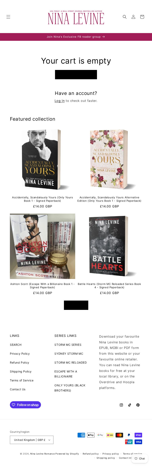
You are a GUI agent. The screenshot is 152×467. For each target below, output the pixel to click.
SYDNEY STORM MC (68, 353)
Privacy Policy (20, 353)
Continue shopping (76, 74)
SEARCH (16, 344)
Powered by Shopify (67, 453)
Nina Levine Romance (42, 453)
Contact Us (18, 389)
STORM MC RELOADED (70, 362)
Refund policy (91, 453)
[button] (8, 16)
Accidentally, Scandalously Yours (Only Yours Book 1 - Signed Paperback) (42, 199)
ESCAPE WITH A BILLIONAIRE (65, 374)
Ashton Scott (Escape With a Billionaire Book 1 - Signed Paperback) (42, 285)
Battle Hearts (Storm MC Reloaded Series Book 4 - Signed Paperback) (109, 285)
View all (76, 305)
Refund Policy (19, 362)
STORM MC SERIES (67, 344)
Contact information (130, 457)
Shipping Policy (21, 371)
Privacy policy (111, 453)
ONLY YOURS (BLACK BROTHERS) (69, 388)
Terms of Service (22, 380)
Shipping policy (106, 457)
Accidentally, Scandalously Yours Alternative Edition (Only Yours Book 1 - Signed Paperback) (109, 199)
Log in (60, 101)
